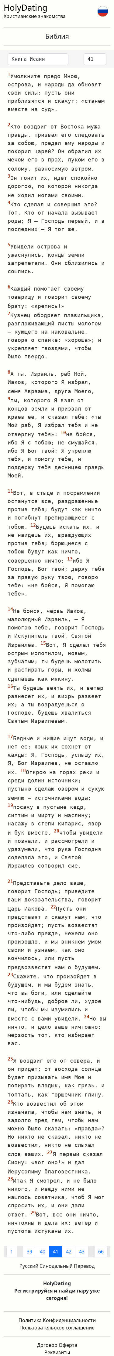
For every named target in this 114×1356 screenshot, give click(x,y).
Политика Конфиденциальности (57, 1320)
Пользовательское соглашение (57, 1327)
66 (101, 1251)
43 (82, 1251)
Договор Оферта (57, 1345)
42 (68, 1251)
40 (42, 1251)
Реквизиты (57, 1352)
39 (29, 1251)
